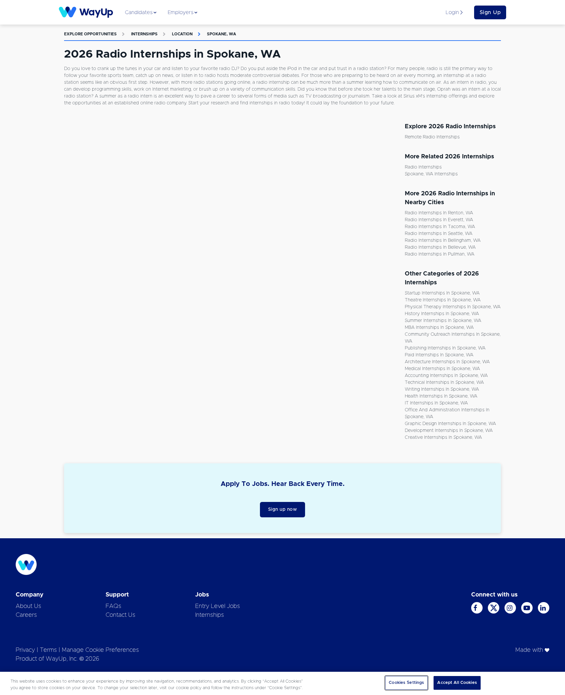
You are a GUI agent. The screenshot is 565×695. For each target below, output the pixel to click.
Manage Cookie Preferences (100, 650)
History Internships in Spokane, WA (442, 314)
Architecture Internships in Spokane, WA (447, 362)
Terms (48, 650)
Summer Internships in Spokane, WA (443, 320)
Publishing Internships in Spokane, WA (445, 348)
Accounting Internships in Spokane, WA (446, 375)
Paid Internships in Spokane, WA (439, 355)
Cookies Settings (406, 683)
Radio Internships (423, 167)
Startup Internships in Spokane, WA (442, 293)
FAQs (113, 606)
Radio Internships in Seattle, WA (438, 233)
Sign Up (490, 12)
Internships (144, 34)
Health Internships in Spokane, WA (441, 396)
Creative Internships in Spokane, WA (443, 437)
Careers (26, 615)
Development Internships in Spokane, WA (449, 430)
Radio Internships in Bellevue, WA (440, 247)
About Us (28, 606)
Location (182, 34)
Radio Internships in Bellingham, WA (443, 240)
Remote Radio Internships (432, 137)
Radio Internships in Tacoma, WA (440, 226)
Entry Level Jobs (217, 606)
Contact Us (120, 615)
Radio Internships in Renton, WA (439, 213)
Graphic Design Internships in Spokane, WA (450, 423)
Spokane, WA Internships (431, 174)
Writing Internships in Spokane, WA (442, 389)
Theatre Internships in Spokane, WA (443, 300)
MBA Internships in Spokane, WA (439, 327)
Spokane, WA (221, 34)
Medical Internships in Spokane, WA (442, 368)
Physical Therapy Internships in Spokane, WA (453, 307)
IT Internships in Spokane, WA (436, 403)
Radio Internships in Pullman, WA (439, 254)
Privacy (25, 650)
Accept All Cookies (457, 683)
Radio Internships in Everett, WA (439, 220)
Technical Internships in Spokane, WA (444, 382)
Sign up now (282, 509)
